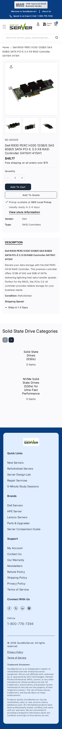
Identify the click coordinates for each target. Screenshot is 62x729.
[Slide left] (5, 340)
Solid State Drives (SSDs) (31, 355)
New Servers (15, 462)
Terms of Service (18, 589)
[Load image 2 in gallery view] (31, 125)
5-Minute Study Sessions (23, 486)
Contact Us (14, 554)
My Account (14, 548)
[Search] (55, 37)
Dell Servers (15, 505)
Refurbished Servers (20, 468)
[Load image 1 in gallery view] (13, 125)
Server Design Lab (19, 474)
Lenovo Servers (17, 517)
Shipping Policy (17, 577)
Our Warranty (15, 560)
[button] (5, 27)
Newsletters (14, 566)
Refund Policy (16, 571)
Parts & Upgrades (18, 523)
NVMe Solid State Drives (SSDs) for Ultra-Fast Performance (31, 386)
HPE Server (14, 511)
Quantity (10, 171)
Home (5, 47)
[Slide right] (11, 340)
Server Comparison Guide (23, 529)
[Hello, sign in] (38, 24)
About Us (46, 11)
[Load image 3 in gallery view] (49, 125)
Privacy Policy (16, 583)
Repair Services (17, 480)
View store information (24, 212)
